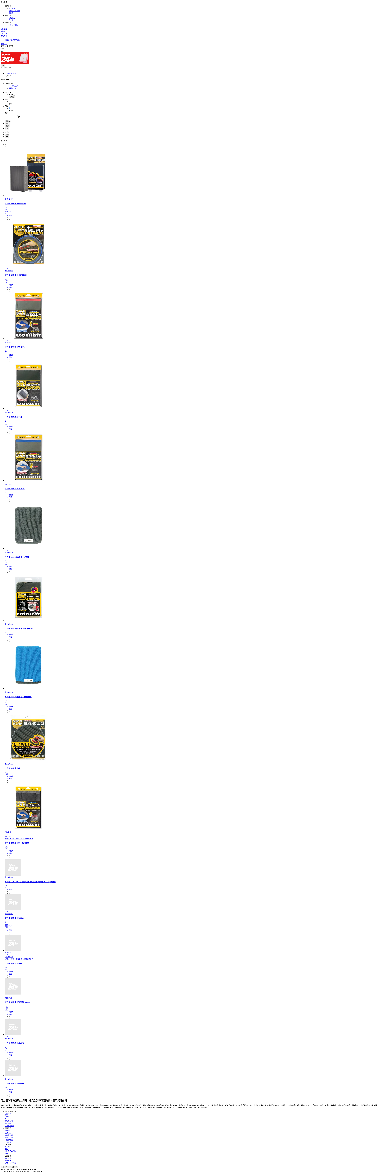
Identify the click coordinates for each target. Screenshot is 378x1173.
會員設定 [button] (17, 40)
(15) (13, 86)
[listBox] (189, 140)
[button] (189, 13)
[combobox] (189, 68)
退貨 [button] (12, 40)
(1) (12, 88)
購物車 (3, 31)
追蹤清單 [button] (8, 40)
